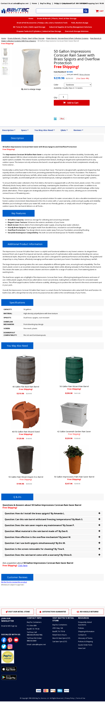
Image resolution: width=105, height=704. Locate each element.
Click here (22, 565)
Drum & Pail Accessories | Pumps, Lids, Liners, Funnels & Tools (42, 23)
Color (56, 84)
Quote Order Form (85, 645)
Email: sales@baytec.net (36, 644)
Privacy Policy (69, 698)
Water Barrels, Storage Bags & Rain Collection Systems (67, 38)
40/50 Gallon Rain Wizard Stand (26, 432)
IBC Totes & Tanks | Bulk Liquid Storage (29, 27)
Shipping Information (86, 631)
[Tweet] (55, 119)
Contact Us (82, 635)
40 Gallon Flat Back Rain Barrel (25, 387)
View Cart (81, 648)
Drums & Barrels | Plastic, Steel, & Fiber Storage (56, 18)
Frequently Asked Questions (85, 623)
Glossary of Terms (85, 638)
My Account (67, 3)
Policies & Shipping (85, 641)
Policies (81, 628)
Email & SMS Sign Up (9, 626)
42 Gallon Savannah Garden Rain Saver (74, 432)
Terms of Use (80, 698)
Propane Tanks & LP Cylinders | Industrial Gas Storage (39, 31)
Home (34, 3)
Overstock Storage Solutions (76, 31)
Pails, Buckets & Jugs (79, 23)
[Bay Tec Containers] (15, 14)
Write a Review (85, 74)
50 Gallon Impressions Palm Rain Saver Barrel (74, 478)
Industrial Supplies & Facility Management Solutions (70, 27)
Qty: (55, 97)
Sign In (58, 3)
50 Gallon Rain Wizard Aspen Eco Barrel (25, 478)
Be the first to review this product (14, 582)
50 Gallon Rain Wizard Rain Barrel (74, 387)
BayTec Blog (45, 3)
